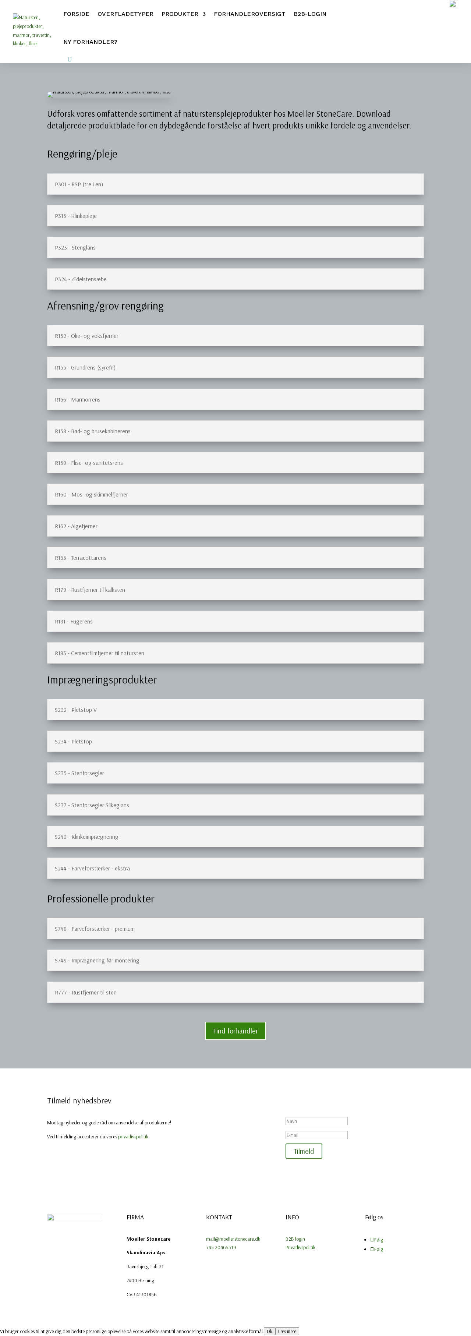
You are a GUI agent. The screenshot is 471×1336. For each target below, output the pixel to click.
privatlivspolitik (133, 1136)
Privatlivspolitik (300, 1247)
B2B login (295, 1239)
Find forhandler (235, 1030)
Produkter (180, 13)
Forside (76, 13)
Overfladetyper (125, 13)
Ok (269, 1331)
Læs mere (287, 1331)
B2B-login (310, 13)
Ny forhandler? (90, 41)
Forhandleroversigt (250, 13)
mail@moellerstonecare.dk (233, 1239)
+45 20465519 (221, 1247)
